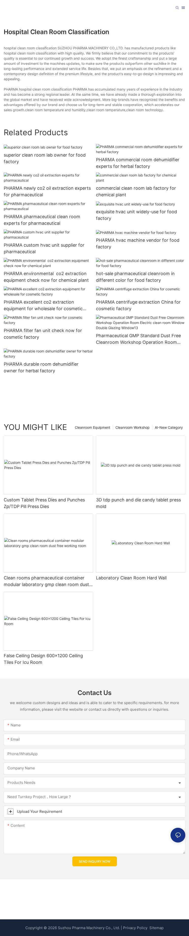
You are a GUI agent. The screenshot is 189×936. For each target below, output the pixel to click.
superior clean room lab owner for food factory (45, 158)
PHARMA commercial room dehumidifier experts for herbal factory (137, 163)
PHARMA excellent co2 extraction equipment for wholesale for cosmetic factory (43, 305)
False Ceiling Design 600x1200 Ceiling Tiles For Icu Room (43, 659)
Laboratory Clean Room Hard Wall (131, 577)
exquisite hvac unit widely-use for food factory (136, 215)
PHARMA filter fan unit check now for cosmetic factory (43, 334)
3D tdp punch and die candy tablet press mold (138, 503)
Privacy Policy (135, 927)
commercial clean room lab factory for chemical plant (136, 191)
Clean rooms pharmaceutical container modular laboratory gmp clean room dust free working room (46, 581)
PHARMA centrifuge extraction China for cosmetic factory (138, 305)
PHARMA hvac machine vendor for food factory (137, 243)
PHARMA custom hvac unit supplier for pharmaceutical (44, 248)
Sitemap (156, 927)
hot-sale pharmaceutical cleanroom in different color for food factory (135, 277)
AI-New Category (169, 427)
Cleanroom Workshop (132, 427)
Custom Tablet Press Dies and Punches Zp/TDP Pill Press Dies (44, 503)
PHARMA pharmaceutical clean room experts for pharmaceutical (42, 220)
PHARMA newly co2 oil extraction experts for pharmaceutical (47, 191)
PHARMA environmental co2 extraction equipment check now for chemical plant (46, 277)
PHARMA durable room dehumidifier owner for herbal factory (41, 367)
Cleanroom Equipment (92, 427)
